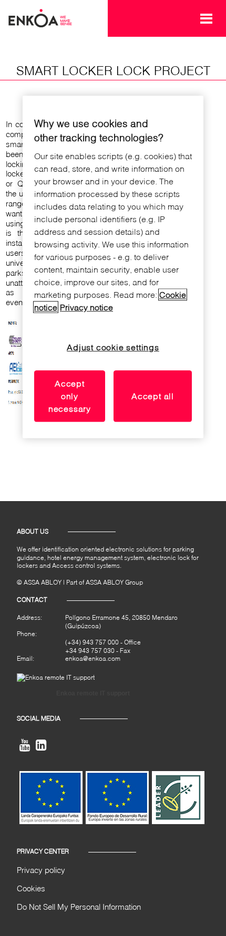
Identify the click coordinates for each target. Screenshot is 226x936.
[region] (113, 267)
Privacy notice (86, 308)
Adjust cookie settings (113, 347)
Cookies (31, 888)
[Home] (40, 17)
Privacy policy (41, 870)
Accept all (152, 396)
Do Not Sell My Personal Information (79, 906)
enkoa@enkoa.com (92, 658)
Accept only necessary (69, 396)
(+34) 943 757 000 (92, 642)
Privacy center (43, 851)
